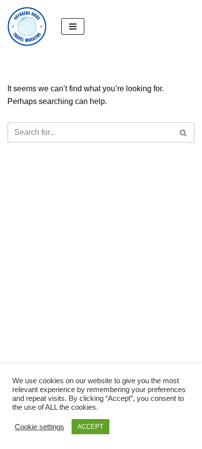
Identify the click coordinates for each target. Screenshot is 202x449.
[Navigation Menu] (72, 26)
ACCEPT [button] (90, 426)
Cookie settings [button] (39, 427)
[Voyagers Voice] (27, 26)
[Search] (184, 132)
